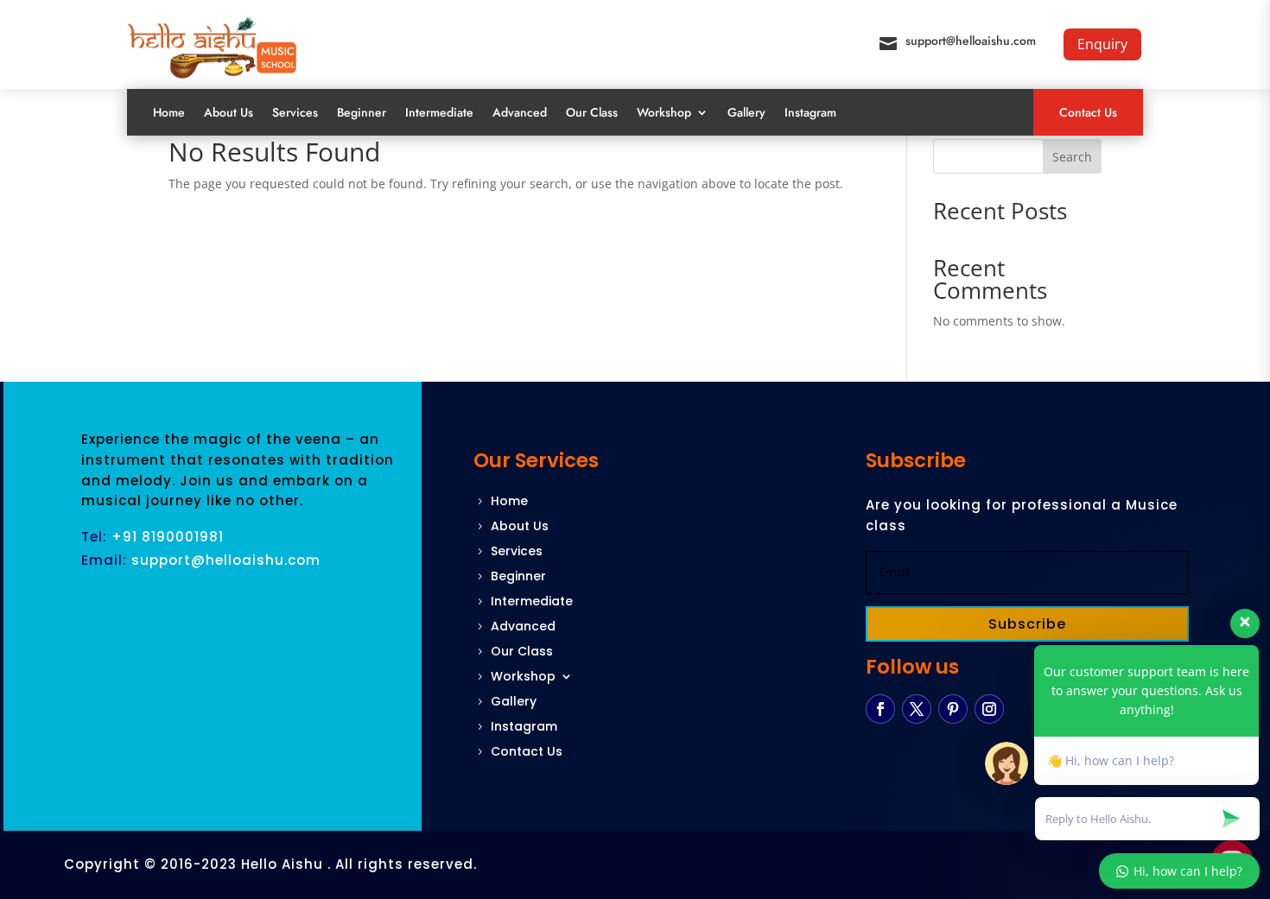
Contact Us (1088, 112)
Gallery (746, 112)
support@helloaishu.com (970, 40)
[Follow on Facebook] (880, 709)
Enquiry (1102, 44)
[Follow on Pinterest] (953, 709)
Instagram (810, 112)
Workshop (664, 112)
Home (169, 112)
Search (1072, 157)
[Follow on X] (916, 709)
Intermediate (439, 112)
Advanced (519, 112)
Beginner (361, 112)
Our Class (592, 112)
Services (295, 112)
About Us (228, 112)
